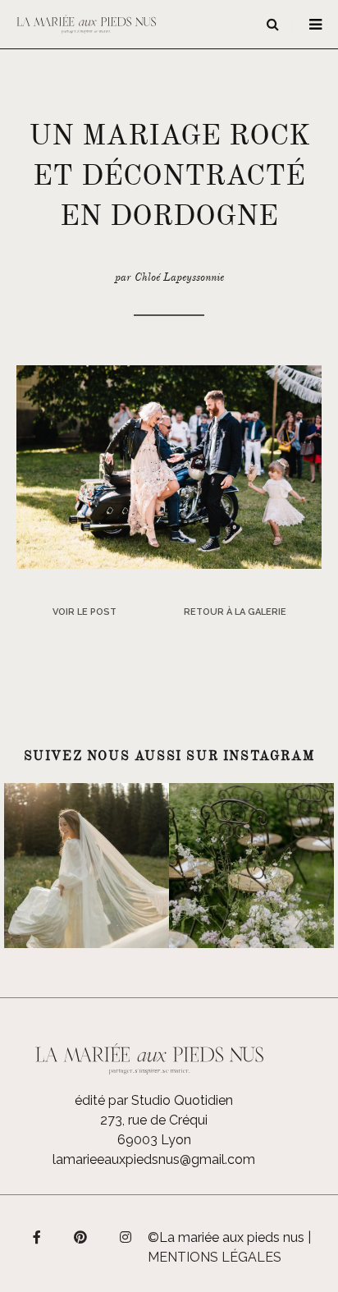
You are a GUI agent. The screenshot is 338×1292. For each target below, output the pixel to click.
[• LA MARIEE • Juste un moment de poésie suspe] (86, 865)
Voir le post (84, 612)
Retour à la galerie (235, 612)
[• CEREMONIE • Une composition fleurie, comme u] (251, 865)
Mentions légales (214, 1257)
